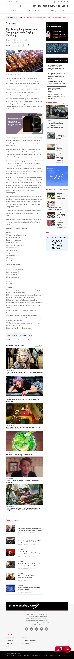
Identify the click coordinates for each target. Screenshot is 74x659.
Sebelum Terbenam (59, 147)
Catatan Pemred (28, 11)
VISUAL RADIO (58, 37)
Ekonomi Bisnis (45, 11)
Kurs (7, 646)
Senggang (11, 24)
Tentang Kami (10, 11)
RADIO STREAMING (59, 31)
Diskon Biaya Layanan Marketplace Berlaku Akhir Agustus (55, 89)
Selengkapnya (64, 103)
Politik (37, 11)
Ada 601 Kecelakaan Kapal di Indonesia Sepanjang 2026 (61, 224)
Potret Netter (11, 643)
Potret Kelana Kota (49, 6)
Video (58, 6)
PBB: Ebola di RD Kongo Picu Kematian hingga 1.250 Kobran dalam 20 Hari (56, 96)
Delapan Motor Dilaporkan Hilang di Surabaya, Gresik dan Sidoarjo (43, 17)
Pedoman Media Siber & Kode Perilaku (29, 656)
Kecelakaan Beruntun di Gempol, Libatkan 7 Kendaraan (61, 158)
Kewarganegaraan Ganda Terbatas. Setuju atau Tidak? (55, 208)
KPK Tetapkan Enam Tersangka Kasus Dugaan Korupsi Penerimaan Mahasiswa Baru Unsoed (56, 76)
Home (35, 6)
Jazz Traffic (61, 11)
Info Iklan (62, 656)
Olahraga (53, 11)
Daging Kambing (12, 335)
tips (30, 335)
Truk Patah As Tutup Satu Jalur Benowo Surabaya (61, 137)
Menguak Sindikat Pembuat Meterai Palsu (61, 196)
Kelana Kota (18, 11)
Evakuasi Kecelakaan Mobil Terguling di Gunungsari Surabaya (55, 125)
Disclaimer (53, 656)
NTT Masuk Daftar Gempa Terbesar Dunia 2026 (61, 215)
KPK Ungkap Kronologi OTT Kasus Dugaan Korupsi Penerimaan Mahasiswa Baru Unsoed (55, 67)
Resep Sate (23, 335)
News (39, 6)
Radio (63, 6)
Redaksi (45, 656)
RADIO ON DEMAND (60, 34)
